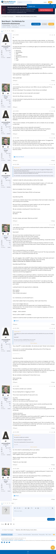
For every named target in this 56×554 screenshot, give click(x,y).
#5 (54, 164)
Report (15, 80)
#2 (54, 84)
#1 (54, 35)
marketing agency (15, 26)
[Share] (50, 35)
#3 (54, 111)
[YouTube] (9, 542)
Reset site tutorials (27, 534)
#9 (54, 432)
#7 (54, 328)
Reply (53, 80)
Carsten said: (16, 167)
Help (47, 534)
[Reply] (53, 547)
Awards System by (12, 539)
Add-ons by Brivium (13, 540)
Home (49, 534)
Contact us (20, 534)
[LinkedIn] (4, 542)
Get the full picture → (45, 10)
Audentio (53, 540)
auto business (22, 25)
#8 (54, 386)
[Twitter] (7, 542)
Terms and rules (35, 534)
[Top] (52, 535)
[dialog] (41, 6)
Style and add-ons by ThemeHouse (33, 540)
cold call (4, 26)
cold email (9, 26)
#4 (54, 138)
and (19, 156)
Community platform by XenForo (13, 538)
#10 (54, 468)
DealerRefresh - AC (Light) (7, 534)
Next (13, 30)
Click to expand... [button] (33, 343)
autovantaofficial (6, 25)
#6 (54, 225)
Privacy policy (42, 534)
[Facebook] (2, 542)
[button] (15, 508)
